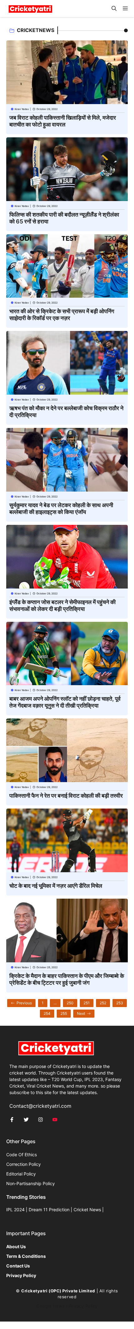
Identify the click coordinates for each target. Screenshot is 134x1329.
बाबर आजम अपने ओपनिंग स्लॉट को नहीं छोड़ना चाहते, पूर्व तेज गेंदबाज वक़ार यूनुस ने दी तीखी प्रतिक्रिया (65, 702)
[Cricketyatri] (30, 8)
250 (70, 1003)
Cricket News (87, 1209)
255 (63, 1013)
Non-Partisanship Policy (30, 1183)
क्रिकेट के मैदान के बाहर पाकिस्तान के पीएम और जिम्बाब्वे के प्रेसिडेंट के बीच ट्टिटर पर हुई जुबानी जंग (66, 979)
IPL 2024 (15, 1209)
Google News (50, 1306)
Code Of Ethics (21, 1154)
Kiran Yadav (22, 109)
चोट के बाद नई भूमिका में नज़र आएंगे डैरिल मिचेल (55, 885)
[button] (114, 8)
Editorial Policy (21, 1173)
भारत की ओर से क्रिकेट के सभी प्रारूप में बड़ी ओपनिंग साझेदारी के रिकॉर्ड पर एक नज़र (61, 314)
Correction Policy (23, 1164)
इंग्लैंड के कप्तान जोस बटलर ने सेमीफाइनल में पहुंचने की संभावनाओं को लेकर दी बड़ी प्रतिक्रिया (62, 605)
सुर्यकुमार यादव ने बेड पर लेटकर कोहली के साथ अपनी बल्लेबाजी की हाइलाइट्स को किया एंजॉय (61, 508)
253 (119, 1003)
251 (87, 1003)
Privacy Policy (83, 1306)
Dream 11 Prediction (49, 1209)
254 (47, 1013)
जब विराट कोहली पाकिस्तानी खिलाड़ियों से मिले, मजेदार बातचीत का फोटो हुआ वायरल (62, 121)
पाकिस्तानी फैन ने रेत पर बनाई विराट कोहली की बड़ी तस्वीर (66, 795)
